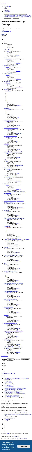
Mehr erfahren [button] (6, 449)
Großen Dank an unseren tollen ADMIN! (13, 255)
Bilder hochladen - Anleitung (10, 299)
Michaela (8, 83)
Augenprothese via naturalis (10, 136)
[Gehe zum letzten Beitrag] (19, 55)
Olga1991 (8, 169)
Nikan (7, 67)
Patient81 (18, 252)
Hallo (5, 159)
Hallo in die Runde (8, 73)
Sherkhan (8, 332)
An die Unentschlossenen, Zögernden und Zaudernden (16, 239)
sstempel (8, 227)
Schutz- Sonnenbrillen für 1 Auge (11, 128)
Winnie (17, 189)
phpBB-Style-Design (22, 438)
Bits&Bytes (8, 91)
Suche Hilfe (6, 144)
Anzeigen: (4, 359)
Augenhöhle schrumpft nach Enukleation (13, 331)
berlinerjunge (9, 129)
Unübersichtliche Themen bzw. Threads (13, 346)
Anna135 (18, 63)
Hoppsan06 (8, 248)
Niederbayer (8, 59)
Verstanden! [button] (24, 446)
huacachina (8, 121)
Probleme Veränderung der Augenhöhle (13, 152)
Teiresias (18, 344)
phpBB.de (17, 436)
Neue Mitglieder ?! (8, 338)
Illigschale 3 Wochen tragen (10, 323)
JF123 (7, 185)
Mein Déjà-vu (7, 108)
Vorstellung (6, 183)
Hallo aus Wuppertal (8, 49)
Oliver (17, 117)
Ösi (6, 264)
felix (17, 141)
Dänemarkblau (19, 165)
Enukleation (6, 210)
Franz (17, 173)
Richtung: (4, 360)
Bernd (7, 51)
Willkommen (6, 31)
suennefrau (18, 87)
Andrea (7, 145)
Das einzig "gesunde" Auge (10, 271)
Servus (5, 57)
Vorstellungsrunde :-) (8, 89)
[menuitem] (5, 9)
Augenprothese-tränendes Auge (11, 291)
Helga (7, 194)
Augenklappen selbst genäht (10, 175)
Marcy (17, 336)
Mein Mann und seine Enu (10, 65)
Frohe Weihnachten (8, 307)
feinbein (7, 75)
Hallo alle (6, 247)
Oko (7, 324)
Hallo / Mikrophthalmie (9, 120)
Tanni (7, 161)
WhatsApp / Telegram (9, 167)
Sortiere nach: (17, 359)
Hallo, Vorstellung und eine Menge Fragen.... (14, 218)
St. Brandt (8, 137)
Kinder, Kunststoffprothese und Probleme (13, 283)
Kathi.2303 (8, 284)
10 (7, 101)
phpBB (8, 433)
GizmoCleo (8, 292)
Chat (5, 263)
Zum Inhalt (3, 3)
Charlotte (18, 125)
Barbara (7, 153)
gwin (7, 211)
